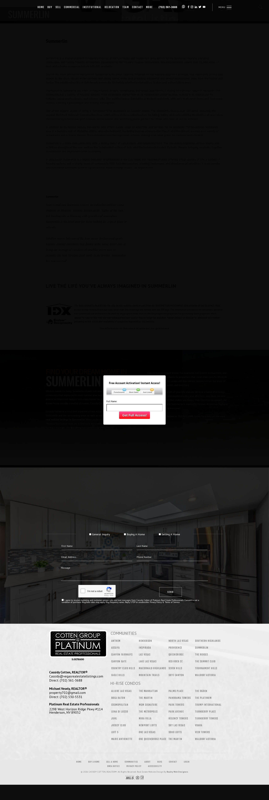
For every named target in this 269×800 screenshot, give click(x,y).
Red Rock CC (176, 661)
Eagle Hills (118, 675)
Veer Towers (202, 732)
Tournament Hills (206, 668)
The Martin (146, 697)
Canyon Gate (119, 661)
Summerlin (201, 647)
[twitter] (200, 7)
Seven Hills (175, 668)
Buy (49, 7)
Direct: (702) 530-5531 (65, 697)
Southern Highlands (207, 640)
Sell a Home (112, 762)
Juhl (114, 718)
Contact (137, 7)
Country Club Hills (123, 668)
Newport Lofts (148, 725)
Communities (131, 762)
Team (126, 7)
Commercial (72, 7)
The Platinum (203, 697)
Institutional (92, 7)
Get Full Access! (134, 415)
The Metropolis (148, 711)
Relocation (112, 7)
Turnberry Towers (206, 718)
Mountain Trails (149, 675)
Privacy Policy (133, 766)
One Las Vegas (147, 732)
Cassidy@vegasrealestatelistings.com (76, 676)
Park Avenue (176, 711)
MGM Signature (148, 704)
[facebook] (188, 7)
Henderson (145, 640)
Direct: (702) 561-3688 (65, 680)
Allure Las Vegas (121, 691)
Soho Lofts (175, 732)
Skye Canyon (176, 675)
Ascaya (115, 647)
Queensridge (176, 654)
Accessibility (155, 766)
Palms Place (176, 691)
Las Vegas (144, 654)
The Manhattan (148, 691)
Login (187, 762)
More (149, 7)
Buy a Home (94, 762)
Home (41, 7)
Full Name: (111, 401)
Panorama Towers (180, 697)
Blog (159, 762)
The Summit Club (205, 661)
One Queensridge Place (152, 739)
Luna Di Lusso (119, 711)
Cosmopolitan (119, 704)
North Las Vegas (179, 640)
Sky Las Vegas (177, 725)
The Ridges (201, 654)
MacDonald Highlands (152, 668)
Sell (58, 7)
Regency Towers (178, 718)
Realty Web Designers (177, 772)
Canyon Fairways (122, 654)
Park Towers (176, 704)
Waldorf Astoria (205, 675)
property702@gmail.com (67, 692)
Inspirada (145, 647)
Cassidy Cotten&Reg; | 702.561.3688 (168, 7)
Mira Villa (145, 718)
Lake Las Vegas (147, 661)
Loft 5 (115, 732)
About (147, 762)
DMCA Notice (113, 766)
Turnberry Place (205, 711)
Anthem (116, 640)
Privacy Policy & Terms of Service (165, 602)
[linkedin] (196, 7)
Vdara (198, 725)
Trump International (208, 704)
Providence (175, 647)
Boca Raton (118, 697)
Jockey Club (118, 725)
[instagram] (192, 7)
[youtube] (204, 7)
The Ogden (201, 691)
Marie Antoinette (122, 739)
